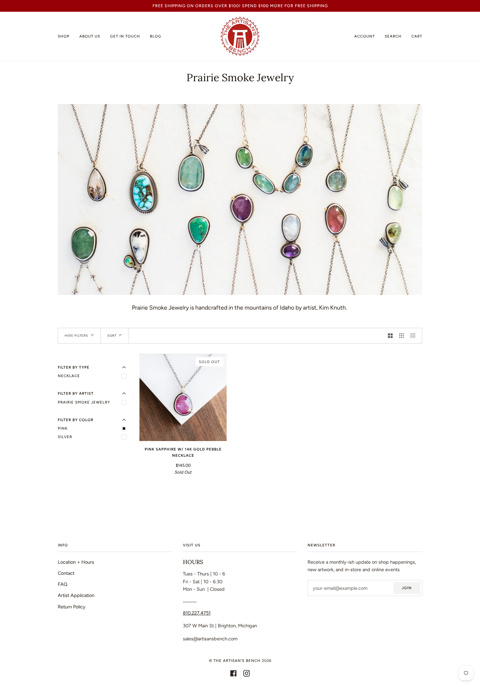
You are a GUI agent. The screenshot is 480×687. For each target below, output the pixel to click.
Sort (112, 335)
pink (63, 428)
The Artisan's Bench (237, 660)
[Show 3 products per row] (402, 335)
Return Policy (72, 607)
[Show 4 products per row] (414, 335)
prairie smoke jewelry (84, 402)
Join (407, 588)
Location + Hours (76, 562)
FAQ (62, 584)
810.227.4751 (197, 613)
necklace (69, 376)
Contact (66, 573)
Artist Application (76, 595)
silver (65, 437)
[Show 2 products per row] (390, 335)
